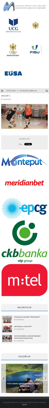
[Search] (47, 91)
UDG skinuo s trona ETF (23, 326)
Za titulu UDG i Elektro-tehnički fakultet (33, 90)
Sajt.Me (24, 404)
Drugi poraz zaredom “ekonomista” (27, 317)
